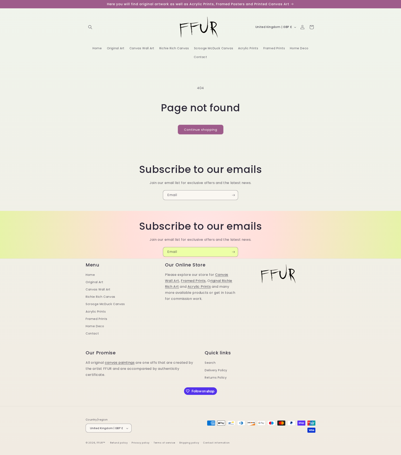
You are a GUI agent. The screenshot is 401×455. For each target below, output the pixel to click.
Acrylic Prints (96, 311)
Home (90, 275)
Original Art (94, 282)
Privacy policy (141, 442)
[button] (90, 27)
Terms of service (164, 442)
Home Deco (95, 326)
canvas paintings (120, 362)
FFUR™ (101, 443)
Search (210, 363)
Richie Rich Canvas (100, 297)
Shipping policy (189, 442)
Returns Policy (216, 377)
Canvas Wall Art (98, 289)
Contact (92, 333)
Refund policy (119, 442)
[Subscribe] (233, 195)
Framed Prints (96, 319)
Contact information (216, 442)
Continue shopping (200, 129)
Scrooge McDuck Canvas (105, 304)
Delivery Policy (216, 370)
